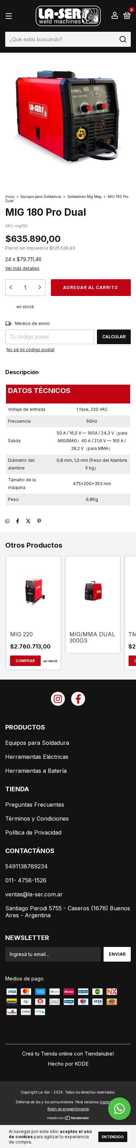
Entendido (113, 1137)
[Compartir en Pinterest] (39, 521)
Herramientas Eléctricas (36, 756)
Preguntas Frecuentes (34, 804)
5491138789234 (26, 866)
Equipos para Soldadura (41, 196)
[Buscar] (122, 39)
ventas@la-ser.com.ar (34, 894)
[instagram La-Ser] (58, 699)
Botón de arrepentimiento (68, 1109)
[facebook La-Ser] (78, 699)
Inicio (9, 196)
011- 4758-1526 (25, 880)
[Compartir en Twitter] (28, 521)
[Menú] (10, 16)
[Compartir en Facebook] (17, 521)
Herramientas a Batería (36, 770)
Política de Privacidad (33, 832)
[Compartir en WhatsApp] (7, 521)
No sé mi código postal (30, 349)
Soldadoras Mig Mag (84, 196)
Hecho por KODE (68, 1063)
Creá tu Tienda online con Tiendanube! (68, 1053)
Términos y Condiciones (37, 818)
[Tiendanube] (68, 1118)
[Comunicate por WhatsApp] (119, 1108)
